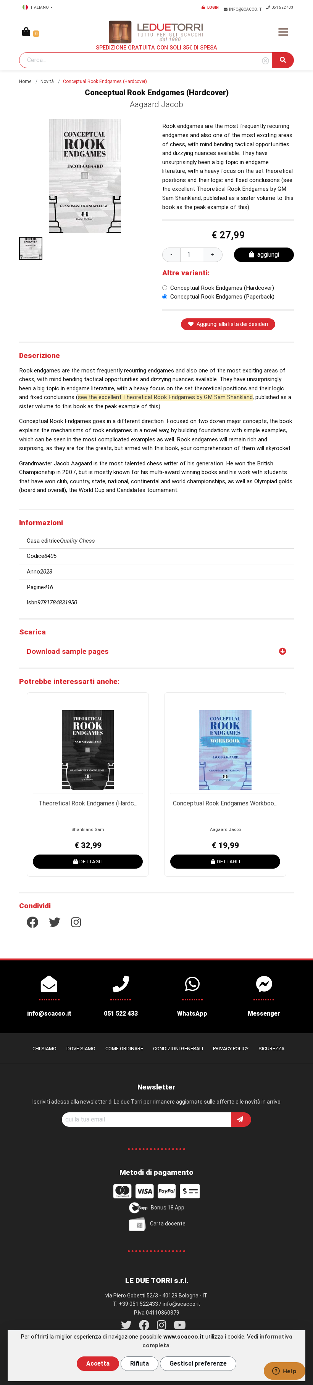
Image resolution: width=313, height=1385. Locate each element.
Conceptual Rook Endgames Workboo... (225, 803)
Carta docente (168, 1223)
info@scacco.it (245, 9)
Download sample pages (67, 651)
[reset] (265, 61)
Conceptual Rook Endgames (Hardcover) (222, 287)
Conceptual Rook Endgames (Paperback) (222, 296)
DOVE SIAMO (80, 1048)
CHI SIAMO (44, 1048)
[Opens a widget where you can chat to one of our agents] (284, 1371)
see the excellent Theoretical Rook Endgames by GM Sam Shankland (165, 397)
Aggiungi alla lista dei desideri (232, 324)
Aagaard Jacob (156, 104)
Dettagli (91, 861)
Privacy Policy (230, 1048)
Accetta (98, 1363)
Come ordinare (124, 1048)
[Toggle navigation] (283, 32)
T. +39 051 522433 (135, 1304)
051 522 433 (282, 7)
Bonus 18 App (167, 1207)
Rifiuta (139, 1363)
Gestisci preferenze (198, 1363)
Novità (47, 81)
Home (25, 81)
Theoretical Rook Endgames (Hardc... (88, 803)
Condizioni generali (178, 1048)
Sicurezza (271, 1048)
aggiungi (268, 254)
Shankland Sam (87, 829)
